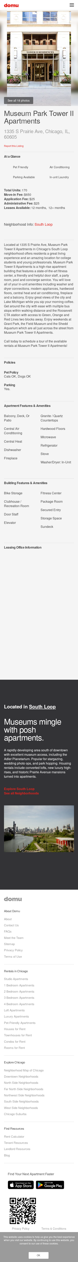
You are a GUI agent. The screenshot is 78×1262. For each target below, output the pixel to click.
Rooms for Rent (14, 1047)
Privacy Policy (13, 950)
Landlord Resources (17, 1149)
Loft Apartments (14, 1010)
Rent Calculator (14, 1136)
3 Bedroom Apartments (19, 997)
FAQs (8, 931)
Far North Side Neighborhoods (23, 1089)
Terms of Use (13, 956)
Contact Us (11, 925)
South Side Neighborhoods (21, 1101)
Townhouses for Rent (18, 1035)
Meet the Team (14, 938)
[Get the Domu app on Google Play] (50, 1186)
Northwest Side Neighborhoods (24, 1095)
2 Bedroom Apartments (19, 991)
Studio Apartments (16, 979)
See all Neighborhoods (22, 793)
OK (38, 1255)
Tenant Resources (16, 1142)
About (8, 919)
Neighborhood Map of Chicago (24, 1070)
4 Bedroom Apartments (19, 1004)
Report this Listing (14, 145)
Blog (7, 1155)
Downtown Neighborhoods (21, 1076)
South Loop (44, 224)
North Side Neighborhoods (21, 1082)
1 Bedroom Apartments (19, 985)
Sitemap (9, 944)
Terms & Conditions (53, 1228)
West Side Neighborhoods (21, 1108)
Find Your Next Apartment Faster (31, 1174)
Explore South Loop (19, 789)
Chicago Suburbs (15, 1114)
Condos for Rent (14, 1041)
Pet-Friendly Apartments (20, 1023)
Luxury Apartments (16, 1016)
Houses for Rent (14, 1029)
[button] (72, 5)
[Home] (11, 5)
